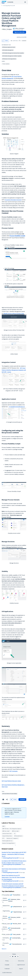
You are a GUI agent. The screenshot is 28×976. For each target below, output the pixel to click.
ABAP (3, 826)
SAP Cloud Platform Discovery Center (11, 781)
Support (21, 968)
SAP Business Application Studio (8, 47)
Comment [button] (22, 799)
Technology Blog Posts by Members (12, 864)
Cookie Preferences (7, 972)
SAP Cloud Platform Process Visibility (9, 793)
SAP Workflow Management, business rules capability (13, 53)
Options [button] (13, 35)
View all (4, 948)
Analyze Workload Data (7, 835)
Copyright (7, 964)
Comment (7, 816)
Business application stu (7, 840)
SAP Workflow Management (7, 50)
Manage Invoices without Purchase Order (14, 313)
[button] (3, 40)
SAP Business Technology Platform (9, 58)
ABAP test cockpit (5, 831)
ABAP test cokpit (15, 831)
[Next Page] (15, 845)
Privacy (7, 960)
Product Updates (6, 63)
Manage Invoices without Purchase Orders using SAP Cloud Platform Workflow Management (11, 19)
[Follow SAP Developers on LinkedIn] (17, 956)
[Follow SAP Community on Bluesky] (12, 956)
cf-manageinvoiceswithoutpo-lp (17, 406)
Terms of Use (21, 960)
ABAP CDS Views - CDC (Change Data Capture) (11, 828)
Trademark (7, 968)
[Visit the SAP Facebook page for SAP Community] (10, 956)
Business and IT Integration (12, 838)
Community (10, 2)
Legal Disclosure (21, 964)
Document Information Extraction (13, 199)
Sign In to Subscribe (19, 32)
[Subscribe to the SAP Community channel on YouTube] (15, 956)
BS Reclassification (18, 835)
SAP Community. (13, 771)
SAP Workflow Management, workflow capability (11, 55)
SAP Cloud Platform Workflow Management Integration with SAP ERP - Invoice (14, 370)
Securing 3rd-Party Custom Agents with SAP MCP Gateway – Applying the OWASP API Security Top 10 (14, 854)
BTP (3, 838)
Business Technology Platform (8, 843)
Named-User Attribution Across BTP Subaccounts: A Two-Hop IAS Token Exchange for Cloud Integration (13, 877)
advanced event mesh (6, 833)
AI (14, 833)
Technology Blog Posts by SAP (9, 5)
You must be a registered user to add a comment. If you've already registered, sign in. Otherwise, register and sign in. (13, 811)
